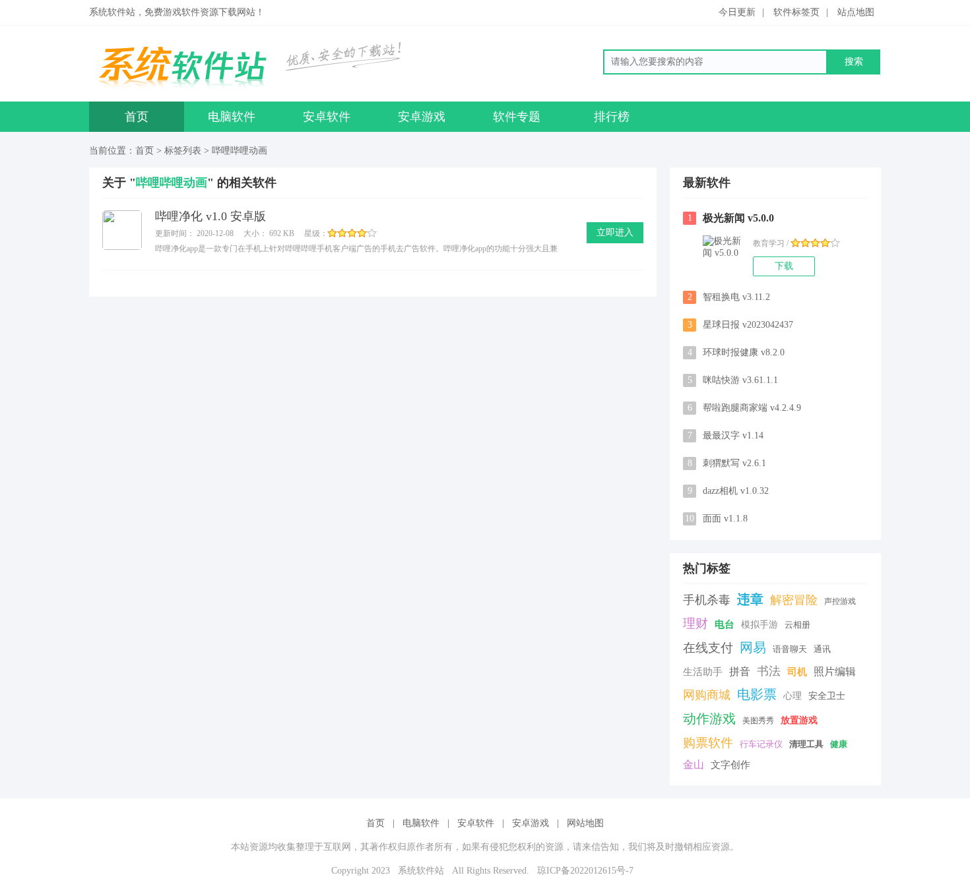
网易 (753, 647)
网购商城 (706, 695)
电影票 (757, 694)
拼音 (739, 671)
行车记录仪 (761, 744)
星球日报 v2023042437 (741, 325)
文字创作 (730, 765)
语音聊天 (790, 649)
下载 (784, 266)
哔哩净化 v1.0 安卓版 (210, 216)
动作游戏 (709, 718)
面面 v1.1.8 (716, 518)
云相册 (797, 625)
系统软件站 (421, 871)
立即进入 (615, 232)
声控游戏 (840, 601)
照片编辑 (835, 671)
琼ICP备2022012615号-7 (585, 871)
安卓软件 (326, 116)
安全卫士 (826, 696)
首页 (136, 116)
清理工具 (806, 744)
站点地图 (855, 12)
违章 (750, 599)
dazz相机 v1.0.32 (728, 491)
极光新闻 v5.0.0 (731, 218)
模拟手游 (759, 625)
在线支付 (708, 648)
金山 (693, 764)
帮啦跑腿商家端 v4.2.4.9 (745, 408)
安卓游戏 (421, 116)
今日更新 (737, 12)
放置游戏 (799, 720)
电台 (724, 624)
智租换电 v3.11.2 (729, 297)
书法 (769, 671)
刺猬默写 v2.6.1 (727, 463)
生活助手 (703, 672)
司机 (797, 672)
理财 (695, 623)
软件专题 (516, 116)
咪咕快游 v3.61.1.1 (733, 380)
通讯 (822, 649)
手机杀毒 (706, 600)
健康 (838, 744)
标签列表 (182, 151)
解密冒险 (794, 600)
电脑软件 (231, 116)
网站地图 (585, 823)
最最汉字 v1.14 (726, 435)
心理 (792, 696)
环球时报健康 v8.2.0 (736, 352)
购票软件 (708, 743)
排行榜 (612, 116)
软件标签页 (796, 12)
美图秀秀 (758, 720)
